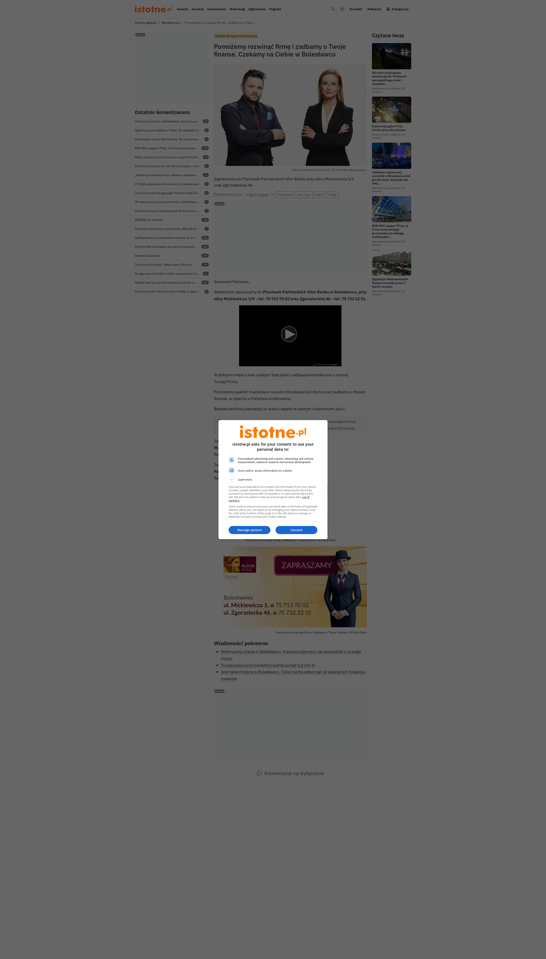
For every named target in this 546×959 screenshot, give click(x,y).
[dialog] (273, 479)
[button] (273, 480)
